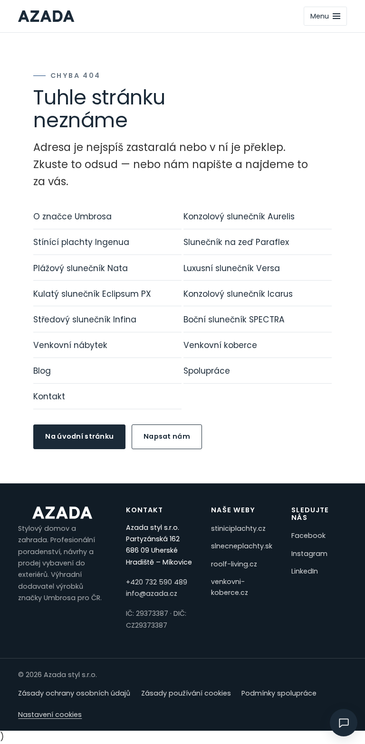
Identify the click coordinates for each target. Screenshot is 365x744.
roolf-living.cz (234, 564)
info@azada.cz (151, 593)
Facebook (308, 535)
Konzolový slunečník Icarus (238, 294)
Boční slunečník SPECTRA (234, 319)
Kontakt (49, 396)
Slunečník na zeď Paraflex (236, 242)
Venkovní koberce (220, 345)
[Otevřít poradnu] (343, 722)
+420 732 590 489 (156, 582)
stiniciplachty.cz (238, 528)
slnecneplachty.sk (241, 546)
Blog (42, 371)
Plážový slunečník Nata (80, 268)
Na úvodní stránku (79, 436)
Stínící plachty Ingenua (81, 242)
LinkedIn (304, 571)
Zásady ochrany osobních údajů (74, 693)
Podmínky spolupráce (279, 693)
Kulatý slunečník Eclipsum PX (92, 294)
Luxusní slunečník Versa (231, 268)
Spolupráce (206, 371)
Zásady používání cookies (186, 693)
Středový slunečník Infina (84, 319)
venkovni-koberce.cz (229, 587)
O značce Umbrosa (72, 216)
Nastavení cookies (50, 714)
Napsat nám (167, 436)
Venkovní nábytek (70, 345)
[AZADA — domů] (46, 16)
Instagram (309, 553)
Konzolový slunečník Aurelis (239, 216)
